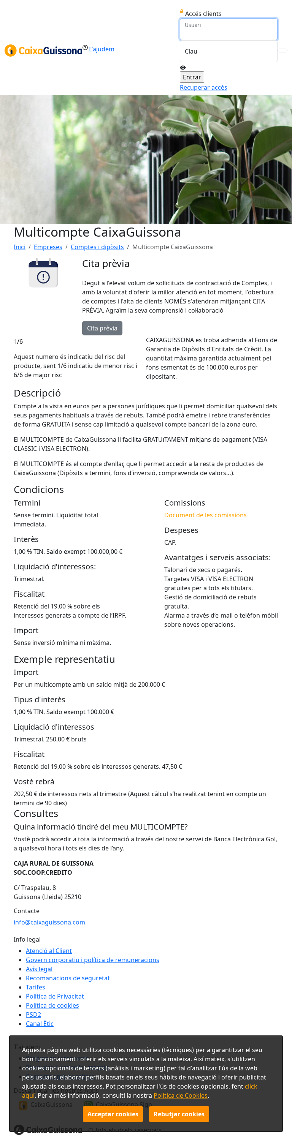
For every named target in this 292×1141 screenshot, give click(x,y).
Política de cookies (52, 1005)
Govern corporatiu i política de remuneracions (92, 960)
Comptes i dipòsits (97, 247)
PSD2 (33, 1014)
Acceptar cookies (112, 1114)
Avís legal (39, 969)
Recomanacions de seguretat (68, 978)
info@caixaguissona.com (49, 922)
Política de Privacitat (55, 996)
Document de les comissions (205, 515)
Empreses (48, 247)
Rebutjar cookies (179, 1114)
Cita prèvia (102, 328)
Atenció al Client (49, 951)
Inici (19, 247)
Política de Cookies (181, 1095)
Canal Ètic (40, 1023)
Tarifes (35, 987)
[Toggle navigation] (282, 50)
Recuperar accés (203, 87)
